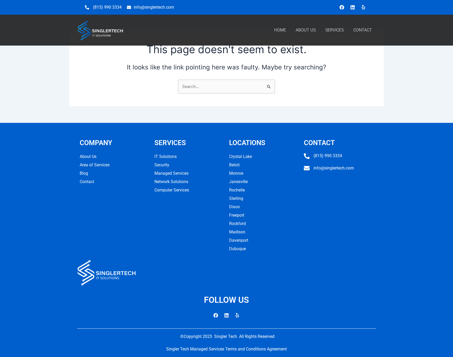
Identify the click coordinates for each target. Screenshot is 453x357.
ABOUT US (306, 30)
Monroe (236, 173)
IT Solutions (165, 156)
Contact (87, 181)
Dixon (234, 206)
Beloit (234, 164)
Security (161, 164)
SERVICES (334, 30)
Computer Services (171, 190)
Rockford (237, 223)
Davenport (238, 240)
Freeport (236, 215)
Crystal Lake (240, 156)
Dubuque (237, 248)
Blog (84, 173)
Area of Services (95, 164)
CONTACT (362, 30)
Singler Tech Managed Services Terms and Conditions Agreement (226, 349)
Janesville (238, 181)
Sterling (236, 198)
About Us (88, 156)
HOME (280, 30)
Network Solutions (171, 181)
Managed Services (171, 173)
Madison (237, 231)
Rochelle (237, 190)
